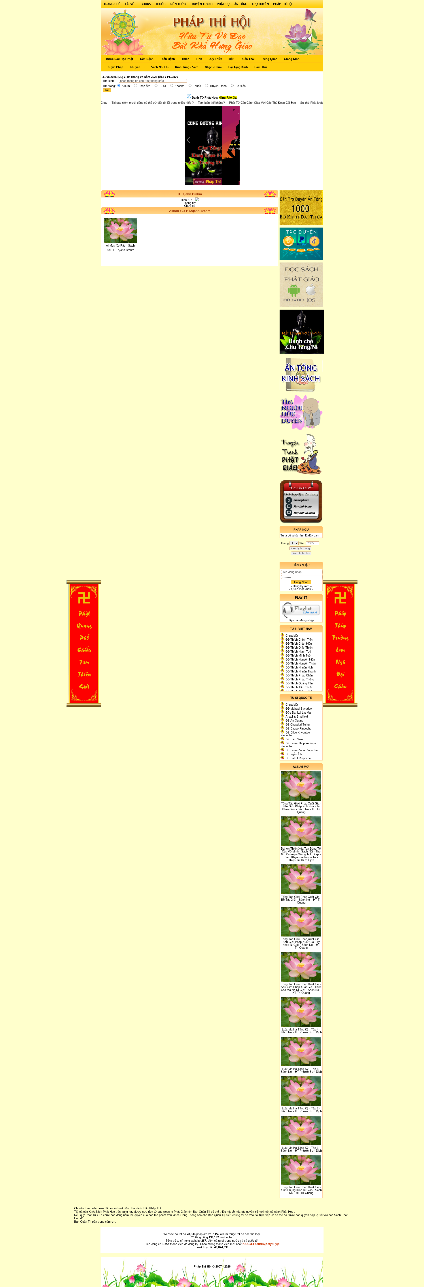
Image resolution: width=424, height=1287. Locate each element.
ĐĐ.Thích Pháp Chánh (300, 675)
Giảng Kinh (291, 59)
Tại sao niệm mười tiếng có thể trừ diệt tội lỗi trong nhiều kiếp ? (110, 102)
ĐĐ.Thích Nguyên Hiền (300, 659)
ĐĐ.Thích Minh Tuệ (298, 655)
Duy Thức (215, 59)
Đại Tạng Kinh (238, 67)
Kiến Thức (178, 4)
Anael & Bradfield (297, 716)
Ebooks (145, 4)
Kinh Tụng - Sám (186, 67)
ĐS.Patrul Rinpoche (298, 758)
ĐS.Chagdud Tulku (298, 724)
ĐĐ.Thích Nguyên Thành (301, 663)
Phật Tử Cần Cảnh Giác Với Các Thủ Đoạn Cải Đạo (219, 102)
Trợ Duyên (260, 4)
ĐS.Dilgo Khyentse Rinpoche (295, 734)
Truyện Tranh (201, 4)
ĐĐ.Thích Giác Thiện (299, 647)
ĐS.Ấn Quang (294, 720)
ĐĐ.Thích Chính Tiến (299, 639)
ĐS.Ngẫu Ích (294, 754)
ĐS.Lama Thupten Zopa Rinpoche (298, 745)
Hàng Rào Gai (228, 97)
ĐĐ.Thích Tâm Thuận (299, 687)
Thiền (185, 59)
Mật (231, 59)
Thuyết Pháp (114, 67)
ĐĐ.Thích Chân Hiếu (299, 643)
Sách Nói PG (159, 67)
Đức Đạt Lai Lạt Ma (298, 712)
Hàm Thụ (260, 67)
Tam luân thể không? (168, 102)
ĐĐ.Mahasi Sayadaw (299, 708)
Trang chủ (112, 4)
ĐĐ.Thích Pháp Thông (300, 679)
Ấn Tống (240, 4)
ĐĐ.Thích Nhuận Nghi (299, 667)
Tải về (129, 4)
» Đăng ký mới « (301, 586)
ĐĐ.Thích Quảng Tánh (300, 683)
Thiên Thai (247, 59)
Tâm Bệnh (146, 59)
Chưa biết (292, 635)
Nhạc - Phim (213, 67)
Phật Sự (223, 4)
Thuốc (160, 4)
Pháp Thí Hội (283, 4)
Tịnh (199, 59)
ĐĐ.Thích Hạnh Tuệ (298, 651)
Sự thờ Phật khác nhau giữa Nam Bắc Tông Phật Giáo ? (294, 102)
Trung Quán (269, 59)
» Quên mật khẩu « (301, 589)
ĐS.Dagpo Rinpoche (298, 728)
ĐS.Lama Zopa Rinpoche (302, 750)
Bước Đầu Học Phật (119, 59)
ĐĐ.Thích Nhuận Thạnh (301, 671)
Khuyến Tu (137, 67)
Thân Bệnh (167, 59)
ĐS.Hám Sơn (294, 739)
